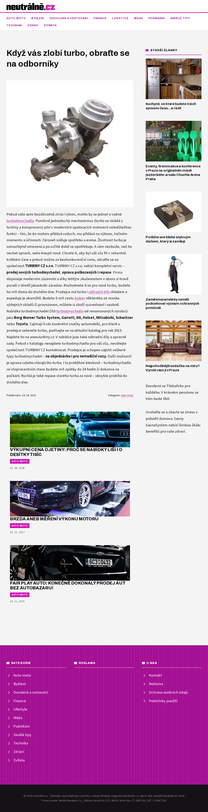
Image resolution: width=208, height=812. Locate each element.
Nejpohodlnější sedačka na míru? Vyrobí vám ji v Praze (173, 368)
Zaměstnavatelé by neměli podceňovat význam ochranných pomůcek (172, 304)
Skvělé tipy (180, 18)
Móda (138, 18)
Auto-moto (16, 18)
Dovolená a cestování (69, 18)
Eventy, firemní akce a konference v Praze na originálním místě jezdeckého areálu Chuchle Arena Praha (173, 172)
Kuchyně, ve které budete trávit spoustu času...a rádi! (171, 106)
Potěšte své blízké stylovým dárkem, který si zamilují (168, 239)
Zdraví (32, 25)
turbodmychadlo (20, 220)
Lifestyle (120, 18)
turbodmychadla (69, 311)
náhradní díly (99, 291)
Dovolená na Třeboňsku (165, 386)
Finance (100, 18)
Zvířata (50, 25)
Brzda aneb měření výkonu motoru (54, 518)
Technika (14, 25)
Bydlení (37, 18)
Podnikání (156, 18)
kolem (80, 298)
